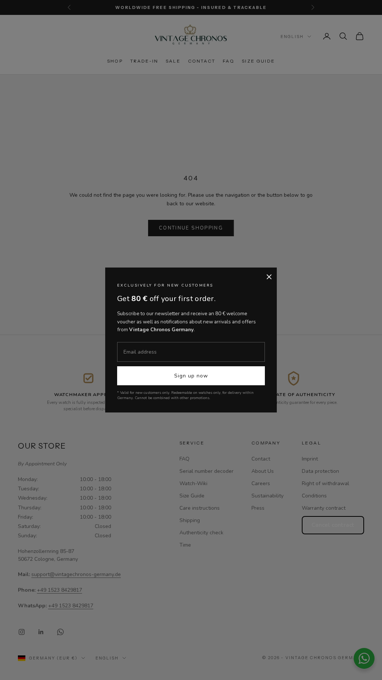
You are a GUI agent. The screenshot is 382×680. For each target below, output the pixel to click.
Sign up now (191, 375)
